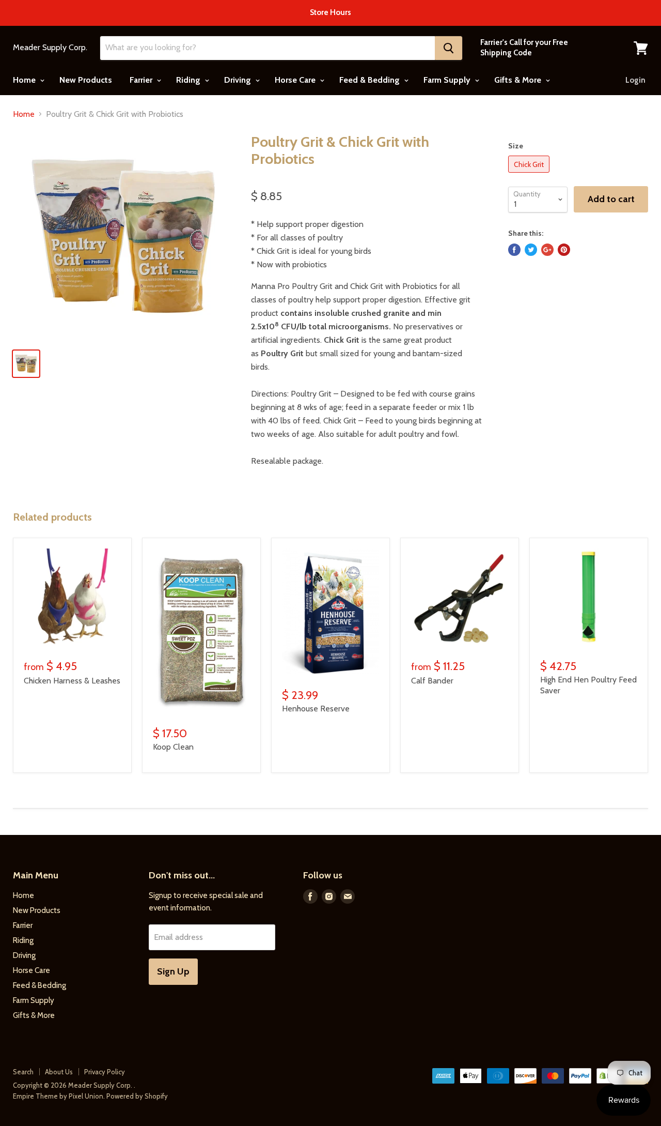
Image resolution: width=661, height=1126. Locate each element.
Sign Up (173, 971)
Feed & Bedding (370, 80)
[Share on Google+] (547, 250)
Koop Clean (173, 747)
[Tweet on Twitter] (531, 250)
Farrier (142, 80)
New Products (85, 80)
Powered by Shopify (137, 1096)
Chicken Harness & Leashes (72, 681)
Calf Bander (432, 681)
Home (25, 80)
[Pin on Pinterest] (564, 250)
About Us (59, 1072)
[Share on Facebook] (514, 250)
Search (23, 1072)
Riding (189, 80)
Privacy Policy (104, 1072)
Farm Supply (448, 80)
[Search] (448, 48)
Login (635, 80)
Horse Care (296, 80)
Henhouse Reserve (316, 708)
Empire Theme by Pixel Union (58, 1096)
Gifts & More (518, 80)
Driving (238, 80)
